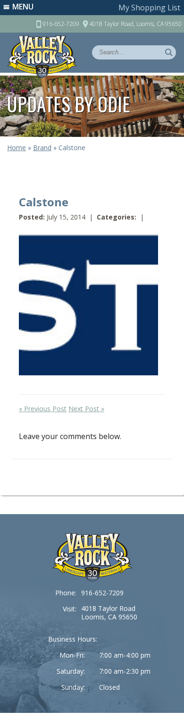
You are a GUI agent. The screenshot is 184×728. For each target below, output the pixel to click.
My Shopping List (149, 7)
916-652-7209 (102, 592)
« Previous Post (43, 408)
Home (16, 147)
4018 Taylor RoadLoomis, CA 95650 (109, 612)
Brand (42, 147)
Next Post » (86, 408)
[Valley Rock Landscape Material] (92, 557)
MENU (22, 6)
